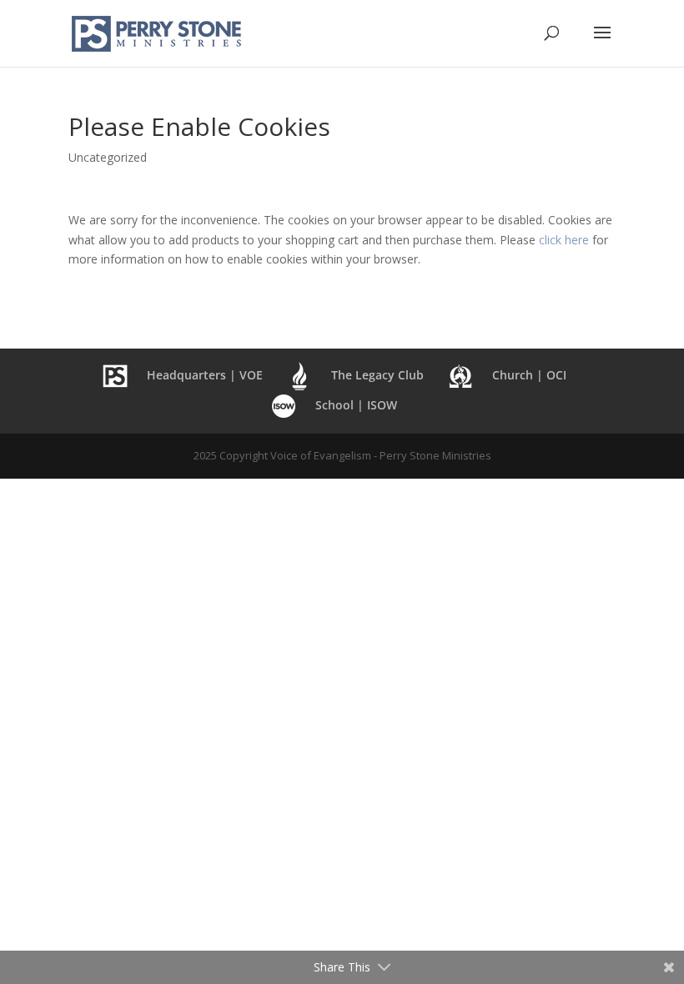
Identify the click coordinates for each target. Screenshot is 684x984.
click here (564, 240)
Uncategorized (107, 157)
